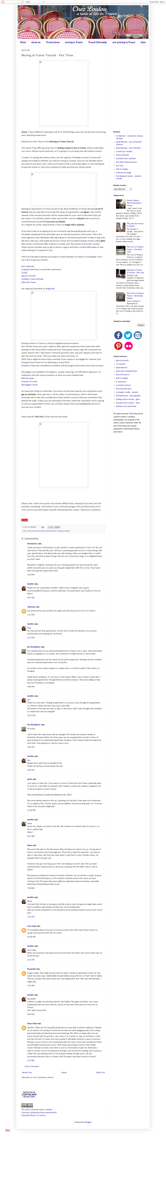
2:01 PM (30, 747)
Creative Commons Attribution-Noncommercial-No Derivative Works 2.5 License (39, 1113)
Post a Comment (32, 1067)
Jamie (29, 779)
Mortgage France (29, 385)
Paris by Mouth (122, 155)
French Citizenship (97, 42)
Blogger (88, 1122)
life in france (51, 531)
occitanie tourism (123, 385)
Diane (29, 845)
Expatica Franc (28, 366)
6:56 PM (30, 770)
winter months (93, 244)
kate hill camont (122, 375)
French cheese (53, 42)
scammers (55, 269)
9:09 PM (30, 687)
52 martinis (120, 364)
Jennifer (33, 527)
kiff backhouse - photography (128, 396)
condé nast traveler (124, 152)
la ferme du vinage (123, 173)
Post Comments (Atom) (43, 1078)
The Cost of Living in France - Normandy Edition (135, 295)
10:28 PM (31, 937)
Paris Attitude (27, 266)
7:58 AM (30, 888)
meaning (48, 132)
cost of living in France (123, 42)
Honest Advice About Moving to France (134, 203)
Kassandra (31, 969)
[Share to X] (54, 527)
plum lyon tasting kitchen (126, 371)
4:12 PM (30, 960)
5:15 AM (30, 986)
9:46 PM (30, 1014)
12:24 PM (31, 810)
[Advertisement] (129, 88)
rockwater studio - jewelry (127, 392)
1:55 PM (30, 917)
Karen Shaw (32, 1024)
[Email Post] (42, 527)
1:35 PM (30, 615)
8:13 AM (30, 836)
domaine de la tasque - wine (128, 403)
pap (23, 276)
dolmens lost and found (126, 406)
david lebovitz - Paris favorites (128, 148)
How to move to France (37, 531)
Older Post (100, 1073)
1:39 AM (30, 1061)
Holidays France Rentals (32, 279)
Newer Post (27, 1073)
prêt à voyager (122, 169)
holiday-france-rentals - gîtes (128, 399)
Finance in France (29, 382)
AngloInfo (50, 289)
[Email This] (49, 527)
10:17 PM (31, 716)
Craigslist (25, 269)
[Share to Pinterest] (59, 527)
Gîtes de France (28, 282)
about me (36, 42)
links (143, 42)
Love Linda (31, 926)
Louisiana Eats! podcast (126, 159)
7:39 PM (30, 575)
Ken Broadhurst (33, 647)
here (59, 225)
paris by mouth (122, 361)
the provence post (124, 389)
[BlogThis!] (51, 527)
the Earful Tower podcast (126, 162)
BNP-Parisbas (27, 378)
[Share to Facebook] (56, 527)
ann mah (119, 166)
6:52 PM (30, 638)
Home (23, 42)
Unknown (31, 607)
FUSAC (24, 273)
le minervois (121, 382)
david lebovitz (121, 368)
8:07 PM (30, 598)
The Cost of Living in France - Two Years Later (135, 249)
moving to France (74, 42)
